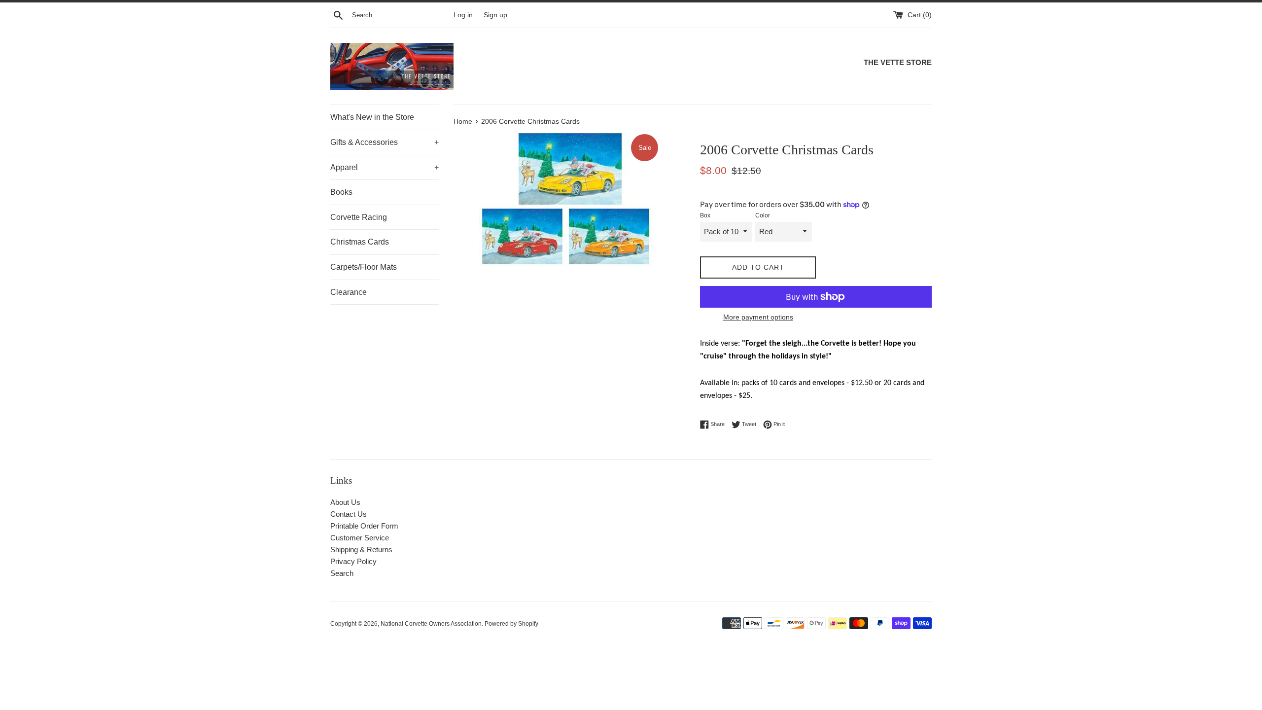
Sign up (495, 15)
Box (705, 215)
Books (341, 192)
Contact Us (348, 514)
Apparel (384, 167)
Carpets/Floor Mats (363, 267)
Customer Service (359, 537)
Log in (463, 15)
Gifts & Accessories (384, 142)
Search (341, 573)
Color (762, 215)
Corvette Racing (358, 217)
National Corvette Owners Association (431, 623)
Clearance (348, 292)
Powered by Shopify (511, 623)
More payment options (758, 317)
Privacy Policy (353, 561)
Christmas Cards (359, 242)
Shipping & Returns (361, 549)
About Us (345, 502)
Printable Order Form (364, 526)
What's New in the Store (372, 117)
